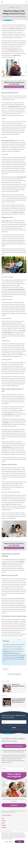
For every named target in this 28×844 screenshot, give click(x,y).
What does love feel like (15, 28)
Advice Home (11, 7)
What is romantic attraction (8, 140)
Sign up (14, 727)
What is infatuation (8, 414)
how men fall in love (12, 50)
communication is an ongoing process (15, 289)
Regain (22, 657)
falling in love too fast (18, 212)
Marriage (4, 825)
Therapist (4, 827)
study (16, 621)
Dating (3, 822)
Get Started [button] (14, 805)
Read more (5, 669)
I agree (19, 841)
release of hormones (21, 177)
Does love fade (5, 220)
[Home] (2, 2)
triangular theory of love (13, 106)
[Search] (25, 769)
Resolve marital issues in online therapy (14, 86)
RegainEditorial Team (20, 16)
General (3, 820)
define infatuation (7, 447)
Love (18, 7)
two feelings (6, 422)
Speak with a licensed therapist (14, 746)
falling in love (16, 55)
